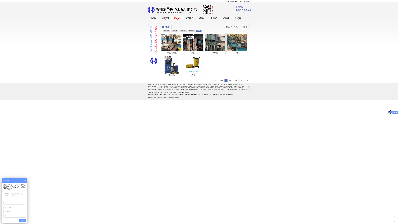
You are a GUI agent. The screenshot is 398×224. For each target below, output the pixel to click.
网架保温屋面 (157, 97)
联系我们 (246, 1)
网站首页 (229, 27)
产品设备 (237, 27)
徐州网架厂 (164, 97)
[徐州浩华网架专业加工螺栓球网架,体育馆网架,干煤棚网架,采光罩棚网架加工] (165, 9)
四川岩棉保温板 (210, 89)
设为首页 (231, 1)
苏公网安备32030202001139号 (181, 92)
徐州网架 (170, 97)
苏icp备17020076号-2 (166, 92)
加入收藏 (239, 1)
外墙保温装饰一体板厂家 (233, 84)
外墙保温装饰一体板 (243, 87)
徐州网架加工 (177, 97)
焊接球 (245, 27)
